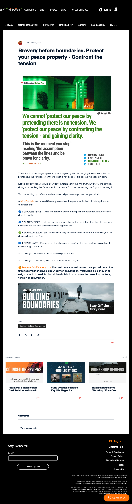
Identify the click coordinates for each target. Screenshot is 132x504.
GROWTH (82, 25)
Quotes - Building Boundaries (32, 326)
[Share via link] (38, 335)
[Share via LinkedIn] (32, 335)
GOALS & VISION (98, 25)
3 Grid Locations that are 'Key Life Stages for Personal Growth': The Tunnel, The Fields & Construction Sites (64, 389)
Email (11, 453)
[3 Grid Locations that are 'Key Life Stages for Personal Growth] (66, 372)
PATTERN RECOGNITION (28, 25)
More (112, 25)
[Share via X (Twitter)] (26, 335)
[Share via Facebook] (19, 335)
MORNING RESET (66, 25)
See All (124, 357)
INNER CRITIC (48, 25)
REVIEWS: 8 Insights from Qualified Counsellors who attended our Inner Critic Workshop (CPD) (23, 389)
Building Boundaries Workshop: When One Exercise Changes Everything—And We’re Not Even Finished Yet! (107, 389)
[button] (14, 10)
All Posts (9, 25)
